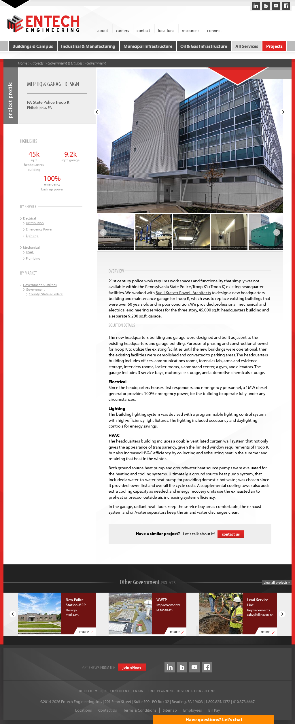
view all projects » (277, 582)
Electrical (29, 218)
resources (190, 30)
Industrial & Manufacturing (88, 46)
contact (143, 30)
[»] (283, 112)
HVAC (30, 252)
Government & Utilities (65, 63)
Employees (192, 710)
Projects (274, 46)
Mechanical (31, 247)
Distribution (35, 223)
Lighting (32, 235)
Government (96, 63)
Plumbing (33, 258)
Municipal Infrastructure (148, 46)
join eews (131, 667)
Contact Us (107, 710)
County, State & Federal (46, 294)
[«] (97, 112)
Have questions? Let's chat (214, 719)
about (102, 30)
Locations (83, 710)
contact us (231, 534)
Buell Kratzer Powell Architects (183, 292)
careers (122, 30)
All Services (246, 46)
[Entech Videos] (276, 6)
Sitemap (170, 710)
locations (166, 30)
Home (22, 63)
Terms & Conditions (139, 710)
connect (214, 30)
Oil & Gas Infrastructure (203, 46)
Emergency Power (39, 229)
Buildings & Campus (32, 46)
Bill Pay (214, 710)
